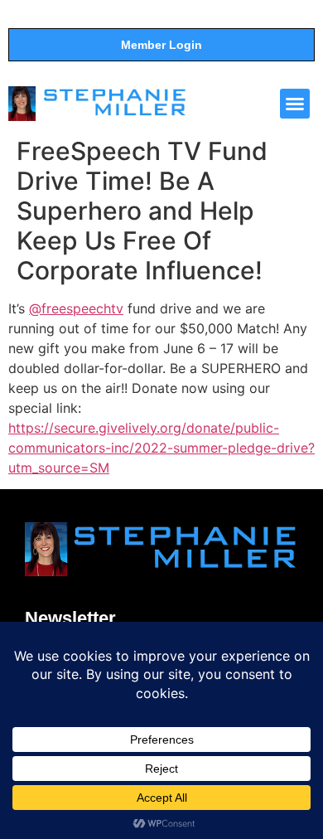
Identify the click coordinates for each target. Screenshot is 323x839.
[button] (295, 104)
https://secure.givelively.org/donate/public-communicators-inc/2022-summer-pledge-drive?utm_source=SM (161, 448)
